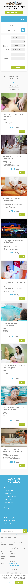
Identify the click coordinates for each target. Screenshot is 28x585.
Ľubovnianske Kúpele (10, 496)
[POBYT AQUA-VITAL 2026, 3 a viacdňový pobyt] (14, 228)
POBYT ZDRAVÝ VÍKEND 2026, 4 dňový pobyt (13, 115)
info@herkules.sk (13, 563)
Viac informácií (9, 582)
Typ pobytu (6, 49)
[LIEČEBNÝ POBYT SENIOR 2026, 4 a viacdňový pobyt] (14, 395)
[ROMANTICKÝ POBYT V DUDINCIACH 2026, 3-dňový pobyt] (14, 437)
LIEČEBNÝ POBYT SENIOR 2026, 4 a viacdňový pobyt (13, 408)
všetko (14, 82)
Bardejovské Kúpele (9, 485)
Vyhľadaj (18, 67)
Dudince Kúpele (8, 491)
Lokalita (5, 37)
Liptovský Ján (8, 493)
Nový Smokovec (8, 505)
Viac (21, 131)
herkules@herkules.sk (14, 565)
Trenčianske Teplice (9, 520)
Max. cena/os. (5, 54)
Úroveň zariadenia (5, 46)
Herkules (7, 25)
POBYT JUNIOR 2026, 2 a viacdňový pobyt (11, 325)
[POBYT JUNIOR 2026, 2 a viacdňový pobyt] (14, 312)
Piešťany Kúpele (8, 508)
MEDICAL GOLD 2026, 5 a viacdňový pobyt (11, 199)
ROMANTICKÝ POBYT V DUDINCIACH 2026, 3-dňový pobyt (12, 450)
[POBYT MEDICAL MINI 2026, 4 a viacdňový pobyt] (14, 270)
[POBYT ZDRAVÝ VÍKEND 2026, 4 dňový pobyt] (14, 102)
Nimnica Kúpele (8, 502)
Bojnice (6, 488)
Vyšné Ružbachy (8, 523)
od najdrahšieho (14, 89)
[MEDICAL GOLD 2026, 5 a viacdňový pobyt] (14, 186)
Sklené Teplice (8, 515)
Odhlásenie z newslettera (21, 534)
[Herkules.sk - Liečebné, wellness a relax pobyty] (14, 5)
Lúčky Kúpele (8, 499)
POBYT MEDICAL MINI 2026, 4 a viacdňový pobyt (14, 283)
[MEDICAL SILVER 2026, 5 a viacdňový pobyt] (14, 144)
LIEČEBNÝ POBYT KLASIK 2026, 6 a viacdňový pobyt (14, 367)
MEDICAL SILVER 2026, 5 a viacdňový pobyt (12, 157)
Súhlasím (19, 582)
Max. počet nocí (5, 59)
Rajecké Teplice (8, 511)
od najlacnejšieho (14, 86)
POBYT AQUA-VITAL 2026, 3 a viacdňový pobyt (13, 241)
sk (22, 19)
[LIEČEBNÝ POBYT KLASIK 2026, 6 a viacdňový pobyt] (14, 353)
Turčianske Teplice (9, 518)
